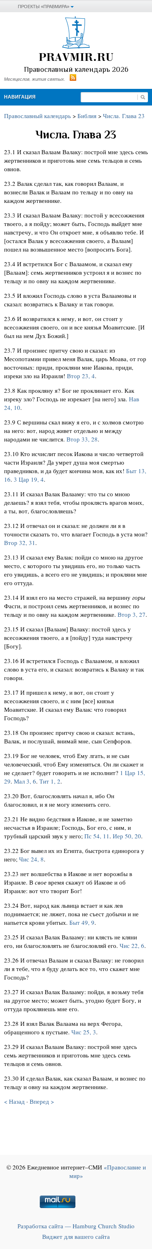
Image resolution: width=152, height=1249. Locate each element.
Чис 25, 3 (83, 1032)
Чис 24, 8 (31, 859)
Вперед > (42, 1101)
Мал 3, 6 (25, 781)
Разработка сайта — (76, 1226)
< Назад (14, 1101)
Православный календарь (37, 116)
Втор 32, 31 (19, 542)
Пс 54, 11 (96, 836)
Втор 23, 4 (81, 376)
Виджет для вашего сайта (76, 1236)
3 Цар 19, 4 (29, 479)
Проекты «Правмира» (43, 6)
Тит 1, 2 (49, 781)
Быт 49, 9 (81, 922)
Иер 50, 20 (127, 836)
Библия (86, 116)
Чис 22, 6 (132, 945)
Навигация (20, 97)
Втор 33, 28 (82, 439)
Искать (142, 97)
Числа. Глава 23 (124, 116)
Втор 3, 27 (132, 614)
